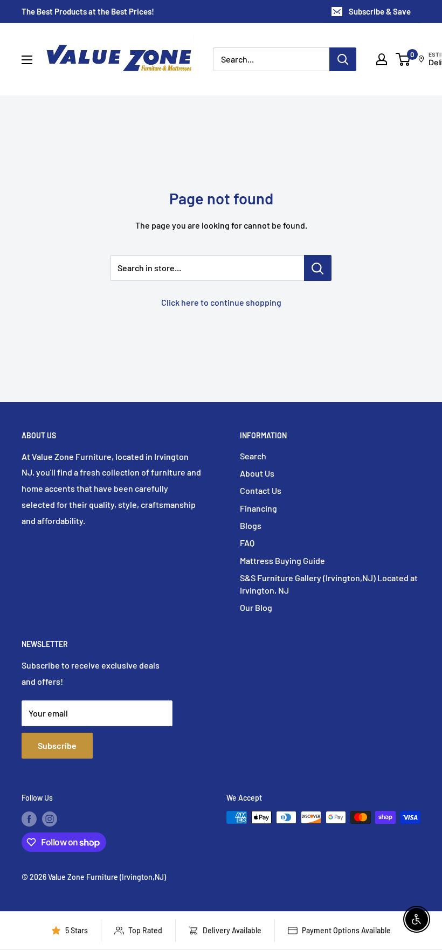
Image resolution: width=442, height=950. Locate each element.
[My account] (381, 59)
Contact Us (260, 490)
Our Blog (256, 607)
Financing (258, 508)
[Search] (342, 59)
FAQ (247, 543)
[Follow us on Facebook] (29, 818)
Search (253, 456)
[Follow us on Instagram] (49, 818)
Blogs (250, 525)
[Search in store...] (318, 268)
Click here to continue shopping (221, 302)
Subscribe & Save (380, 11)
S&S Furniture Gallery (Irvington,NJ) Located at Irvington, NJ (329, 584)
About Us (257, 473)
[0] (403, 59)
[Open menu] (27, 60)
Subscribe (57, 745)
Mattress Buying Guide (282, 560)
